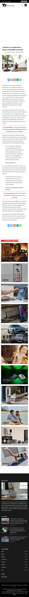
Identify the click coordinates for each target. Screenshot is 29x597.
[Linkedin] (17, 80)
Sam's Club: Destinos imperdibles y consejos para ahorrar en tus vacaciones (14, 195)
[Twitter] (11, 80)
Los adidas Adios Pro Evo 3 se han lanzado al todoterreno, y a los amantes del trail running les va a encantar (18, 538)
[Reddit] (14, 80)
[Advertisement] (14, 23)
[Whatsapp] (20, 80)
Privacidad (4, 576)
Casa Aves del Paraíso (10, 119)
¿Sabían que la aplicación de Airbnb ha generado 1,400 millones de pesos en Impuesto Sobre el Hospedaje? (14, 129)
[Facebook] (8, 80)
